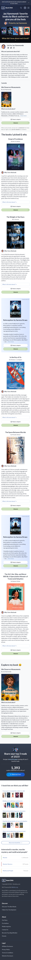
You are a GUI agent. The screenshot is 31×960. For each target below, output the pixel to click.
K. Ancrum (16, 219)
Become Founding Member (9, 933)
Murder (5, 857)
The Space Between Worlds (15, 432)
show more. (23, 115)
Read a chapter (16, 119)
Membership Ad (25, 299)
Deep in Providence (15, 139)
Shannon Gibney (16, 581)
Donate (4, 936)
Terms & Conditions (7, 952)
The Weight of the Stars (16, 217)
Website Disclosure (7, 956)
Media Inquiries (6, 926)
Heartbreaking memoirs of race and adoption (15, 821)
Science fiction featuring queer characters (14, 811)
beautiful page (13, 759)
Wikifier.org (14, 887)
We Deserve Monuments (10, 87)
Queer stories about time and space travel (14, 831)
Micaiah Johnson (16, 434)
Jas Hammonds (21, 23)
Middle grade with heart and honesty (13, 801)
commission (21, 127)
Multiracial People (8, 870)
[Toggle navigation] (28, 7)
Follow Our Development (9, 910)
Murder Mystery (7, 864)
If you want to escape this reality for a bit (14, 791)
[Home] (7, 8)
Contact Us (5, 929)
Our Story (4, 920)
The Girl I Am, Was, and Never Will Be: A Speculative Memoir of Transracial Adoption (15, 576)
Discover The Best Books (9, 906)
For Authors (5, 923)
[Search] (21, 7)
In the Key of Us (15, 357)
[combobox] (21, 7)
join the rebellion (16, 129)
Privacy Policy (6, 949)
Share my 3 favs (16, 774)
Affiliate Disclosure (7, 946)
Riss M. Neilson (16, 141)
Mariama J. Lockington (16, 359)
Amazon (15, 123)
